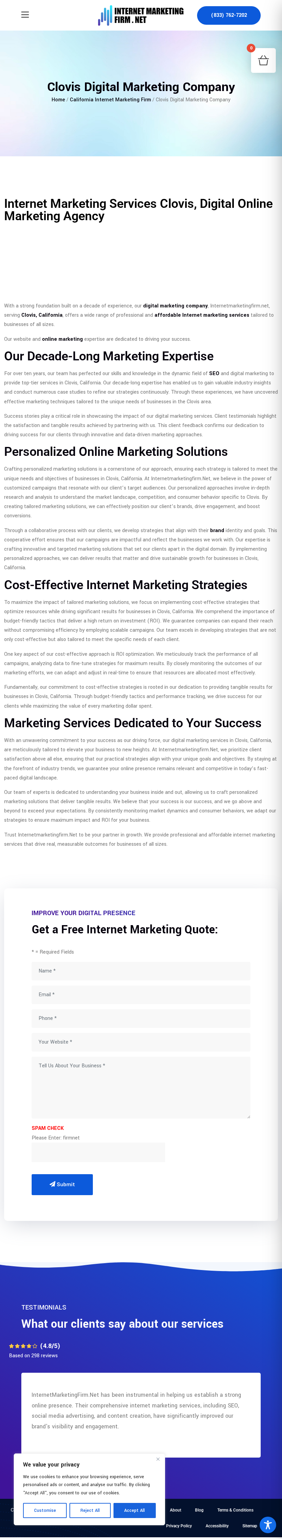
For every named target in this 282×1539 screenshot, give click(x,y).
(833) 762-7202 (229, 15)
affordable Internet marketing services (201, 315)
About (175, 1510)
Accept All (134, 1510)
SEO (214, 373)
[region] (89, 1489)
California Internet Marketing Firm (110, 99)
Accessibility (217, 1526)
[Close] (158, 1459)
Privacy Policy (179, 1526)
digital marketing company (175, 306)
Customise (45, 1510)
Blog (199, 1510)
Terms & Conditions (235, 1510)
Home (58, 99)
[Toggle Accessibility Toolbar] (268, 1525)
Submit (65, 1184)
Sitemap (249, 1526)
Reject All (90, 1510)
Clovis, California (42, 315)
